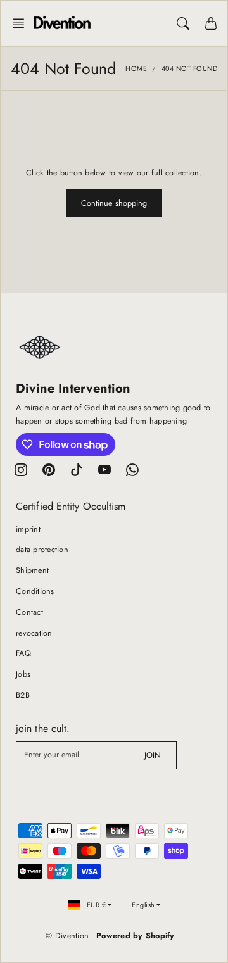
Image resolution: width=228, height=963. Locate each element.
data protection (42, 549)
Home (136, 68)
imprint (28, 529)
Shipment (32, 570)
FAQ (23, 653)
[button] (22, 23)
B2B (23, 695)
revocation (34, 633)
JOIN (152, 755)
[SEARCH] (183, 23)
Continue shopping (114, 203)
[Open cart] (211, 23)
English (143, 905)
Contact (29, 612)
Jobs (23, 674)
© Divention (67, 935)
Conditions (35, 591)
